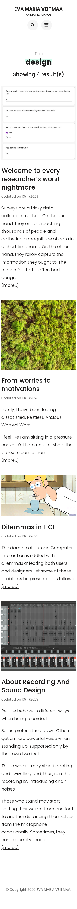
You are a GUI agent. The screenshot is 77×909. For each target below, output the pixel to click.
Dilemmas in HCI (28, 527)
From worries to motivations (26, 384)
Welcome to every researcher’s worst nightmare (30, 179)
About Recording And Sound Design (35, 686)
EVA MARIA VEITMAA (38, 9)
